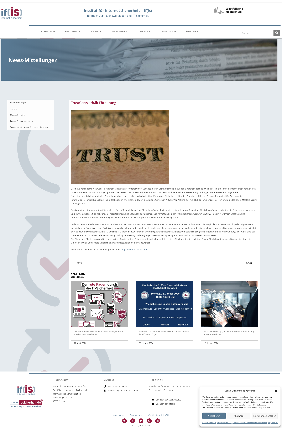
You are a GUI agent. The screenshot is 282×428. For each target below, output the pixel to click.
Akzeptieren (214, 415)
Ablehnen (239, 415)
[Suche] (276, 33)
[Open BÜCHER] (100, 31)
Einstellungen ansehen (264, 415)
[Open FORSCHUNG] (79, 31)
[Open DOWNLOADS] (175, 31)
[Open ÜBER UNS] (198, 31)
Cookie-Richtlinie (209, 422)
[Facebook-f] (132, 420)
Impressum (273, 422)
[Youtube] (124, 420)
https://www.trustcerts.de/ (134, 249)
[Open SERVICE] (150, 31)
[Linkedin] (157, 420)
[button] (276, 390)
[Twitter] (141, 420)
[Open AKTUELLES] (54, 31)
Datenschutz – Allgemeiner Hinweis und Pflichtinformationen (242, 422)
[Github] (149, 420)
